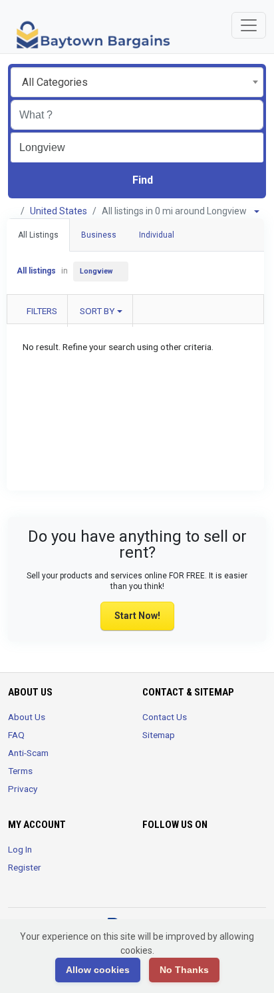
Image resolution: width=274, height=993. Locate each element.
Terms (20, 770)
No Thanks (184, 969)
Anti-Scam (28, 752)
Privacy (22, 788)
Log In (20, 849)
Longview (96, 271)
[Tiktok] (206, 857)
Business (98, 235)
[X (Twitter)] (169, 857)
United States (58, 211)
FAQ (16, 734)
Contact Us (164, 716)
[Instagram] (188, 857)
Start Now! (137, 615)
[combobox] (137, 82)
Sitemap (158, 734)
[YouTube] (225, 857)
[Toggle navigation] (248, 25)
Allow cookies (98, 969)
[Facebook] (150, 857)
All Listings (38, 235)
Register (24, 867)
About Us (26, 716)
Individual (156, 235)
